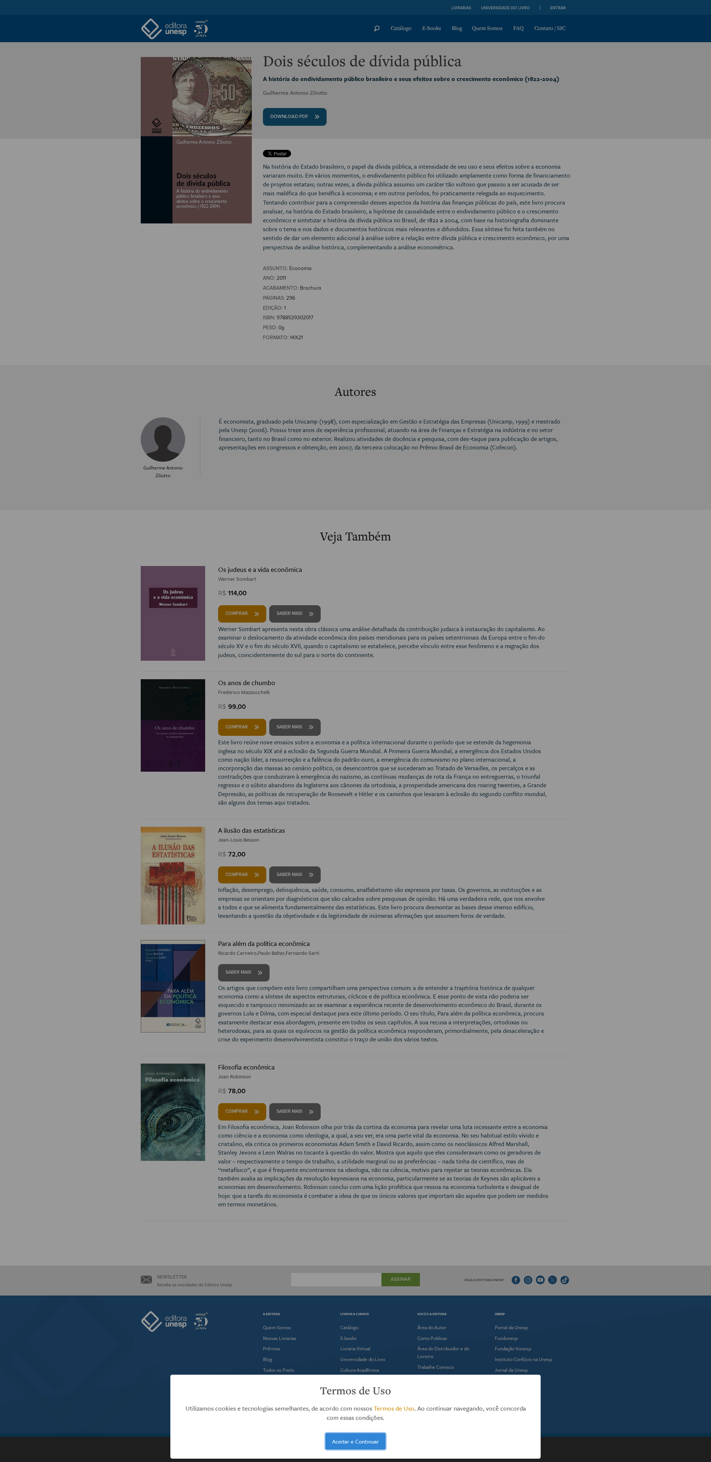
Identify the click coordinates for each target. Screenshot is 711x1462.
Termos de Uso (394, 1408)
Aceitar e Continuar (355, 1441)
